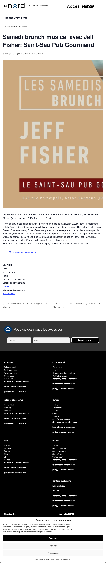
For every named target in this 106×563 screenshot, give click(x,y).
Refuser (53, 545)
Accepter (53, 538)
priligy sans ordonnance (15, 391)
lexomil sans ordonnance (15, 386)
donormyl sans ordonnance (16, 381)
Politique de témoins (42, 559)
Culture (6, 286)
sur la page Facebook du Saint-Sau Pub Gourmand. (65, 243)
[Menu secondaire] (100, 7)
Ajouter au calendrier (23, 252)
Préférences (53, 553)
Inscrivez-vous (85, 340)
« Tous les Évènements (15, 17)
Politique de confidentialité (60, 559)
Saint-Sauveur (9, 293)
